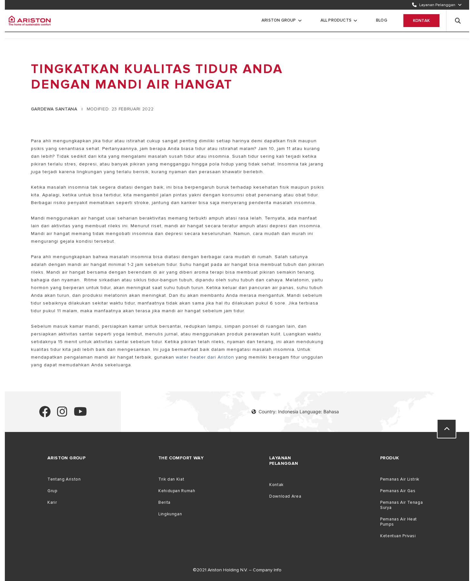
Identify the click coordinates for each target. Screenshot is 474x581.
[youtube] (80, 414)
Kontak (421, 20)
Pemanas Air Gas (397, 490)
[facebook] (45, 414)
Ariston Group (279, 20)
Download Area (285, 496)
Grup (52, 490)
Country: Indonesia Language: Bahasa (299, 411)
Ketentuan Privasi (398, 536)
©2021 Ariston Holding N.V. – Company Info (237, 569)
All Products (336, 20)
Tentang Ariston (64, 479)
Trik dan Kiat (171, 479)
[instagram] (62, 414)
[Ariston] (29, 21)
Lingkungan (170, 514)
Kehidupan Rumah (176, 490)
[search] (458, 21)
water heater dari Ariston (205, 357)
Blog (381, 20)
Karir (52, 502)
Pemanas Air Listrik (400, 479)
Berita (164, 502)
